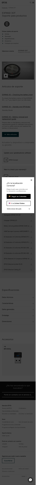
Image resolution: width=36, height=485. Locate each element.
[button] (30, 480)
